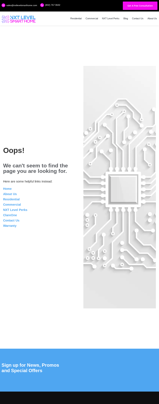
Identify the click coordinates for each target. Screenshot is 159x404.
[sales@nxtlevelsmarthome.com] (3, 5)
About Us (152, 18)
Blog (125, 18)
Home (7, 188)
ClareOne (10, 215)
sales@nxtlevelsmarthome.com (21, 5)
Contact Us (137, 18)
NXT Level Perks (110, 18)
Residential (76, 18)
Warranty (9, 225)
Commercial (92, 18)
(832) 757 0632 (52, 5)
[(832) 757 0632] (42, 5)
